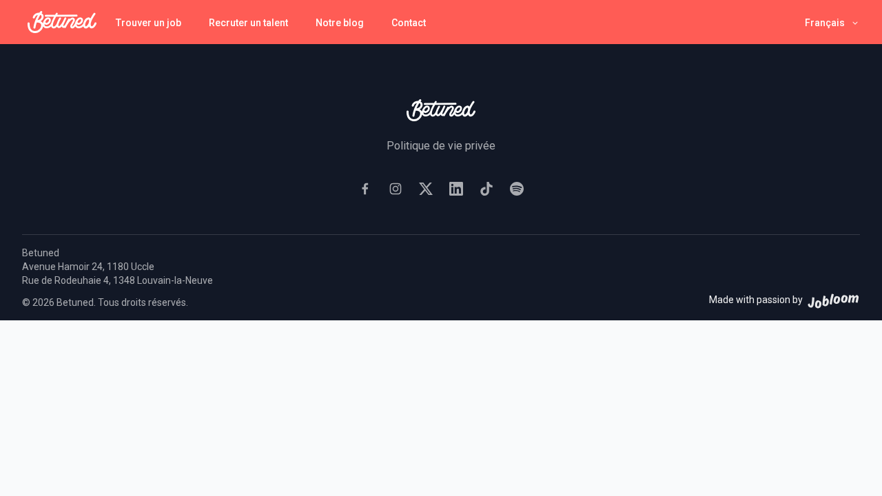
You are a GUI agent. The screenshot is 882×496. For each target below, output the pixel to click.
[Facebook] (365, 189)
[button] (832, 22)
